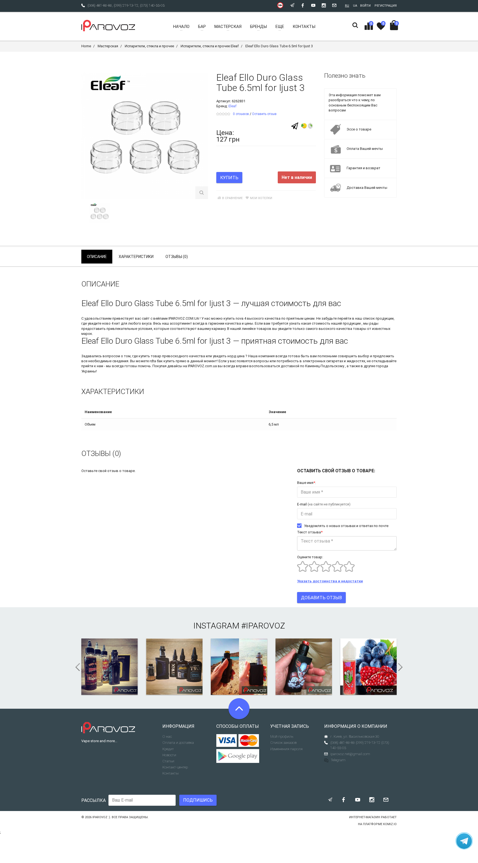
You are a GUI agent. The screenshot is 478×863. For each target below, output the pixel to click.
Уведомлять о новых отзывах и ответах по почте (346, 526)
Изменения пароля (286, 749)
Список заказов (283, 743)
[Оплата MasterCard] (248, 740)
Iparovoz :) (101, 817)
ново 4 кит (111, 323)
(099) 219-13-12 (126, 5)
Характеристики (136, 256)
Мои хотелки (261, 198)
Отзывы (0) (176, 256)
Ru (347, 5)
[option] (99, 213)
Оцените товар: (310, 557)
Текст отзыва (310, 532)
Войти (365, 5)
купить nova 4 (235, 318)
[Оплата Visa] (226, 740)
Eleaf (232, 106)
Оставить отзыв (264, 114)
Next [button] (402, 667)
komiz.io (390, 824)
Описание (97, 256)
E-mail (323, 504)
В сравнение (232, 198)
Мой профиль (281, 736)
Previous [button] (75, 667)
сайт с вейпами (155, 318)
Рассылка (93, 800)
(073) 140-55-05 (152, 5)
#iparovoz (263, 625)
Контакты (170, 773)
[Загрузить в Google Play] (239, 756)
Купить (229, 177)
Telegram (338, 760)
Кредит (168, 749)
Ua (355, 5)
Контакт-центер (175, 767)
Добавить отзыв (321, 597)
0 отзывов (241, 114)
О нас (167, 736)
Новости (169, 755)
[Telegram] (294, 126)
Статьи (168, 761)
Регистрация (386, 5)
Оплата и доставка (178, 743)
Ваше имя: (306, 483)
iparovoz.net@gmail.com (350, 754)
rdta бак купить (162, 361)
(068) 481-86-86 (99, 5)
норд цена (236, 356)
